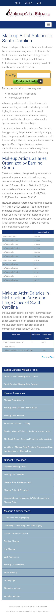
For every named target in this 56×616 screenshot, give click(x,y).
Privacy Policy (30, 606)
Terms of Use (42, 606)
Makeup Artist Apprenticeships (17, 482)
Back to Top (48, 357)
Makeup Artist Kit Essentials (16, 490)
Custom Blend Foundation (16, 533)
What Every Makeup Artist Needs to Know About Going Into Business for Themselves (29, 449)
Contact (28, 2)
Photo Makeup (10, 572)
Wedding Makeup (12, 596)
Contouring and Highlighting (16, 517)
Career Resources (14, 393)
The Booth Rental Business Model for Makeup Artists (28, 439)
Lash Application (11, 557)
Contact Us (19, 606)
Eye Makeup (9, 549)
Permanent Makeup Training (17, 423)
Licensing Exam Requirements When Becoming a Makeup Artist (26, 500)
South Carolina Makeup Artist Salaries (21, 384)
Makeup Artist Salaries (14, 415)
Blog (39, 2)
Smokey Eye (9, 580)
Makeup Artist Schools (14, 474)
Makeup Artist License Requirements (20, 408)
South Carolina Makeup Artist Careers (21, 376)
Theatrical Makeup (12, 588)
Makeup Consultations (14, 565)
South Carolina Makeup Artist (20, 369)
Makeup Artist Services (17, 511)
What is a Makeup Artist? (15, 466)
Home (11, 606)
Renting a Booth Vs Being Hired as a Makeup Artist (27, 431)
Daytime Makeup (11, 541)
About (17, 2)
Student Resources (15, 460)
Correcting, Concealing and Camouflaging (23, 525)
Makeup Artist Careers (14, 400)
